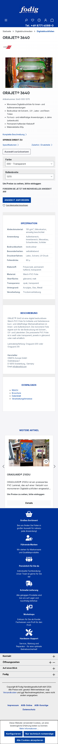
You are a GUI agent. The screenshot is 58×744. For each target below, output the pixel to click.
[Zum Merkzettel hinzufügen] (46, 461)
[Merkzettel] (32, 20)
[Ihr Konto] (45, 20)
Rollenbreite (11, 172)
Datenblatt (16, 396)
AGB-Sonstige (41, 705)
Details (29, 503)
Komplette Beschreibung (14, 134)
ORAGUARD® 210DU (18, 474)
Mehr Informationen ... (29, 728)
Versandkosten (10, 692)
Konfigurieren (13, 733)
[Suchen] (26, 20)
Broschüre (16, 393)
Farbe (8, 159)
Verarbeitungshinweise (22, 399)
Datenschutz (29, 709)
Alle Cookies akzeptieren (30, 740)
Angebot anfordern (16, 200)
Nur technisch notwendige (39, 733)
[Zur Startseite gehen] (29, 10)
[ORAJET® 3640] (28, 72)
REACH (15, 390)
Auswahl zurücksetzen (16, 151)
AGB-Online (26, 705)
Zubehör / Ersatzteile (41, 145)
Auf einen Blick (10, 668)
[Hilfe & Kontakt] (39, 20)
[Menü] (6, 20)
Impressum (13, 705)
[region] (29, 72)
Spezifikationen (10, 145)
